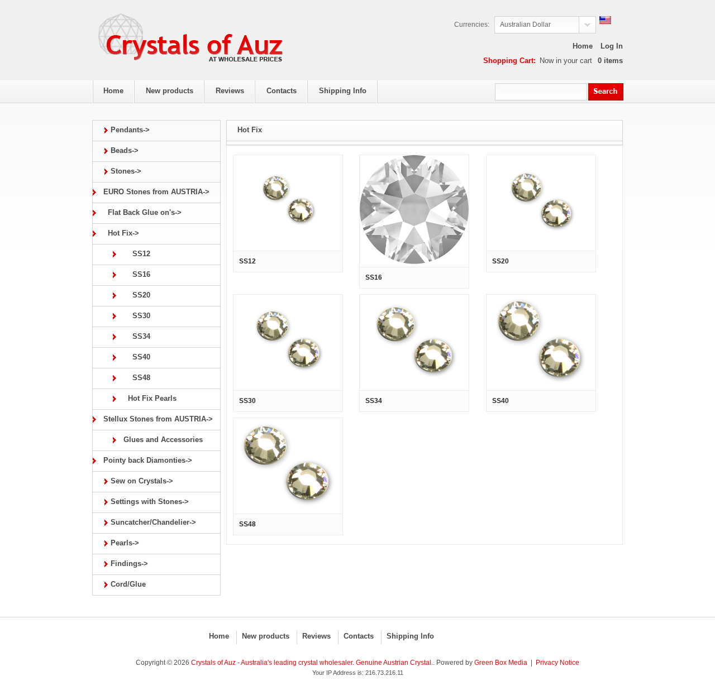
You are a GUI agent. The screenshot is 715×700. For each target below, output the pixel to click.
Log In (611, 46)
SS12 (134, 254)
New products (265, 636)
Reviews (316, 636)
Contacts (359, 636)
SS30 (134, 315)
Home (583, 46)
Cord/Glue (128, 584)
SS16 (134, 274)
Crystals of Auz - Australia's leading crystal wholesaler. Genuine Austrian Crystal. (312, 663)
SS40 (134, 357)
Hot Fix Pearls (148, 398)
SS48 (134, 377)
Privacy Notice (557, 663)
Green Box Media (500, 663)
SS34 (134, 336)
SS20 (134, 295)
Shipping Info (410, 636)
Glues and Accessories (161, 439)
